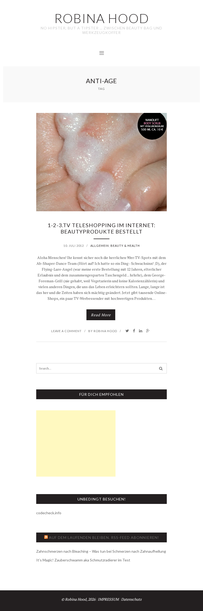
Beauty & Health (125, 245)
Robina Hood (105, 331)
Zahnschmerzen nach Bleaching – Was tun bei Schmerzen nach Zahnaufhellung (101, 551)
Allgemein (99, 245)
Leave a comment (66, 331)
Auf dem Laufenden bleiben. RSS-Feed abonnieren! (104, 537)
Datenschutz (131, 599)
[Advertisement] (76, 443)
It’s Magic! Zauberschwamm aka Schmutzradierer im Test (83, 560)
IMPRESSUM (108, 599)
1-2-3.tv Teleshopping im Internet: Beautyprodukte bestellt (101, 228)
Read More (101, 314)
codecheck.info (48, 513)
